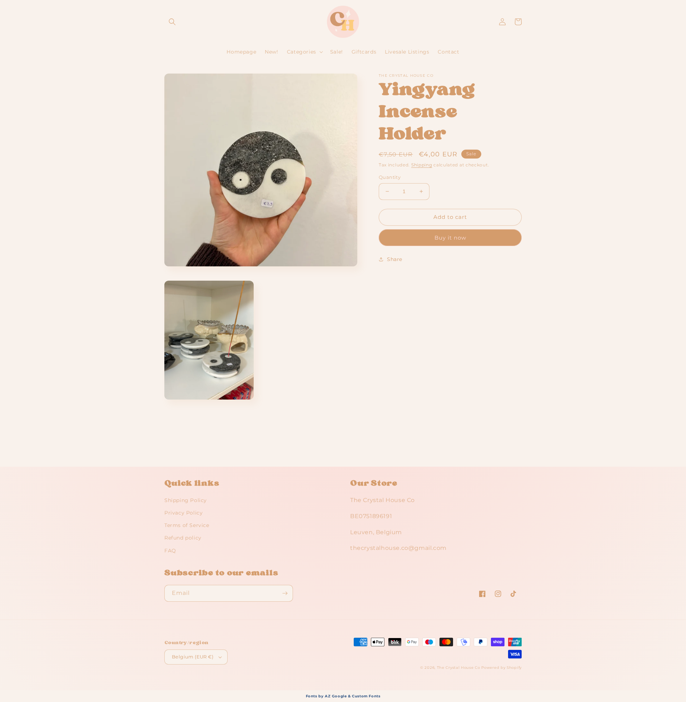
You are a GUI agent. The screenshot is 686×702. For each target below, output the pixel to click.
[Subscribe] (285, 593)
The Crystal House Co (458, 667)
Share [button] (394, 259)
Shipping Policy (185, 500)
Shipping (421, 164)
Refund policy (183, 538)
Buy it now (450, 237)
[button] (172, 22)
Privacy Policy (183, 513)
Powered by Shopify (501, 667)
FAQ (170, 550)
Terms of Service (186, 525)
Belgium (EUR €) (192, 657)
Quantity (390, 177)
